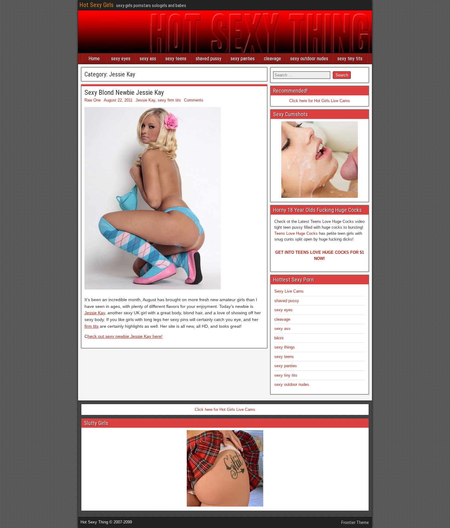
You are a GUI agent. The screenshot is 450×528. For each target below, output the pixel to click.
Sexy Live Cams (289, 291)
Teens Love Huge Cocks (296, 233)
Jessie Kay (145, 100)
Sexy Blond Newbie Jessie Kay (124, 92)
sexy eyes (120, 58)
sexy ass (148, 58)
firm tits (91, 326)
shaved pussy (208, 58)
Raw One (92, 100)
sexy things (284, 347)
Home (94, 58)
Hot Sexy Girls (96, 5)
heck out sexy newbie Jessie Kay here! (125, 336)
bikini (278, 338)
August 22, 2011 (118, 100)
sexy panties (243, 58)
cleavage (272, 58)
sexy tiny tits (349, 58)
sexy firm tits (169, 100)
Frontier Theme (355, 522)
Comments (193, 100)
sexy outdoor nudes (309, 58)
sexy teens (175, 58)
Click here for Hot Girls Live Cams (319, 100)
